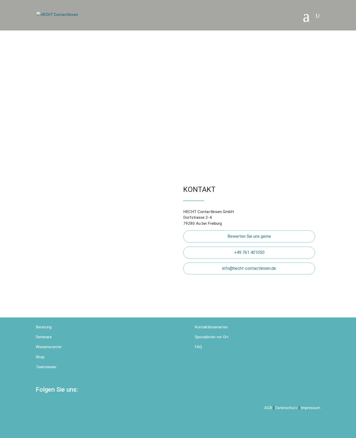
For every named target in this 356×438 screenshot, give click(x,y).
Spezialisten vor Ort (212, 337)
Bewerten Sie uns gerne (249, 236)
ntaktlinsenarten (214, 327)
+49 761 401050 (249, 252)
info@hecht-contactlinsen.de (249, 268)
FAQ (198, 347)
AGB (268, 407)
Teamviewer (46, 367)
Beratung (44, 327)
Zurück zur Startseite (73, 107)
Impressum (310, 407)
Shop (40, 357)
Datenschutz (286, 407)
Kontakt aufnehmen (148, 107)
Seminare (44, 337)
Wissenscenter (49, 347)
